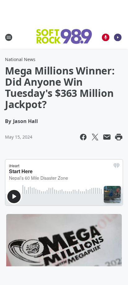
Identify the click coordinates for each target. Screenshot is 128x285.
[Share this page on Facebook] (83, 137)
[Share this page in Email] (107, 137)
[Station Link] (64, 37)
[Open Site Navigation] (8, 37)
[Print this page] (118, 137)
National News (20, 59)
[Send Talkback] (105, 37)
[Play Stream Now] (117, 37)
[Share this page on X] (95, 137)
